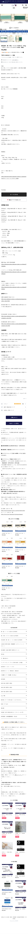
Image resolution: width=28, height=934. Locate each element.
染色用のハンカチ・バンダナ (7, 666)
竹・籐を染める (4, 658)
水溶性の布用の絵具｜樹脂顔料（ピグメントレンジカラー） (12, 645)
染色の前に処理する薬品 (6, 683)
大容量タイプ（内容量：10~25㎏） (9, 675)
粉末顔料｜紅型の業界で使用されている (10, 650)
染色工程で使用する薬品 (6, 687)
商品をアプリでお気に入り (14, 199)
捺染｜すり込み (4, 704)
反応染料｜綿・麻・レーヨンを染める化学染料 (11, 640)
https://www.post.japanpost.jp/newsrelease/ (12, 514)
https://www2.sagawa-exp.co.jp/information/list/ (13, 510)
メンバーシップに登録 (6, 57)
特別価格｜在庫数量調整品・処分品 (9, 716)
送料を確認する (15, 59)
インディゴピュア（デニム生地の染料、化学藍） (12, 662)
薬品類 (2, 708)
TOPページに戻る (14, 423)
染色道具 (3, 679)
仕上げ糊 (3, 695)
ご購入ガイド (14, 417)
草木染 (2, 654)
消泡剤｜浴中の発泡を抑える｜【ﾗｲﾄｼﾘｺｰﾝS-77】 (12, 712)
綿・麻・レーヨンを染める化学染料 (9, 631)
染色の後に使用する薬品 (6, 691)
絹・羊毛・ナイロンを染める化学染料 (9, 635)
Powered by (12, 920)
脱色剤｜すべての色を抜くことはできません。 (11, 700)
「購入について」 (18, 775)
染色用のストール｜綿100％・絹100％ (10, 670)
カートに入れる (14, 194)
